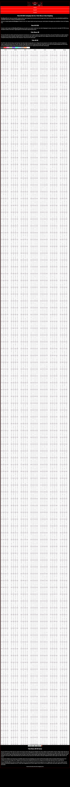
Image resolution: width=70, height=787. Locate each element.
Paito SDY (35, 12)
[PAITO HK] (35, 4)
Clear (2, 47)
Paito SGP (35, 10)
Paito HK (35, 7)
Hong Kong (32, 29)
